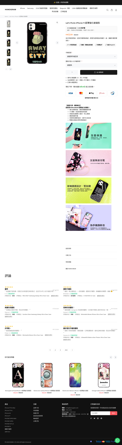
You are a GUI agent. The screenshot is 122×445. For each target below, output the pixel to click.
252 (66, 350)
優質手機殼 (67, 289)
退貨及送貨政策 (38, 416)
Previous (17, 42)
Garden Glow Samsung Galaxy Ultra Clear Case (37, 314)
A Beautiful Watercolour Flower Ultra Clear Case (95, 337)
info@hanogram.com (72, 408)
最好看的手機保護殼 (70, 328)
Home (6, 17)
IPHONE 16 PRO (9, 421)
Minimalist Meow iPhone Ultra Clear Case (93, 314)
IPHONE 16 (7, 426)
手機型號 (69, 53)
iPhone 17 (7, 416)
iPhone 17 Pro (8, 411)
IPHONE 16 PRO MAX (10, 418)
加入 (113, 413)
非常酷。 (8, 328)
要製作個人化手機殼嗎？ (74, 61)
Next (57, 42)
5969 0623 (73, 412)
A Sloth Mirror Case (89, 296)
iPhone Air (8, 413)
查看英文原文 (54, 296)
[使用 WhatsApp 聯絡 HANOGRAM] (117, 440)
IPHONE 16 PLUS (9, 424)
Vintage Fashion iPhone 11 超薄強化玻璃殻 (104, 391)
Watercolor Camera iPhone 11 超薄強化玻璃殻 (47, 391)
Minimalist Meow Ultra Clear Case (33, 335)
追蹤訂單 (36, 413)
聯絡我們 (36, 418)
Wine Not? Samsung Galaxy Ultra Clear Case (36, 296)
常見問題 (36, 411)
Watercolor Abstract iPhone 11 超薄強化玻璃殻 (75, 392)
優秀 (6, 289)
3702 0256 (69, 410)
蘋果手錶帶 (8, 429)
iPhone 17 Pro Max (10, 408)
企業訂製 (36, 421)
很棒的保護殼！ (69, 307)
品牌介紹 (36, 408)
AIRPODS (7, 432)
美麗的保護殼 (9, 307)
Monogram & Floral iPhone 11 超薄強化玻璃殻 (18, 391)
